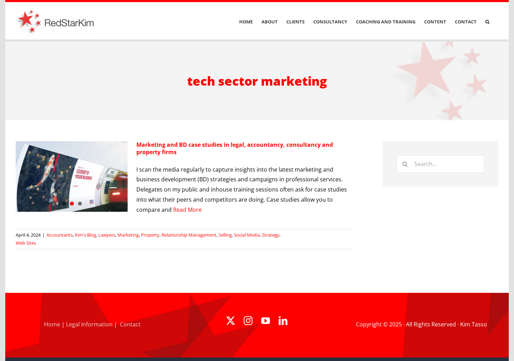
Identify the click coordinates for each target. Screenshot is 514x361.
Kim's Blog (85, 235)
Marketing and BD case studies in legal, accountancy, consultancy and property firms (234, 148)
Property (150, 235)
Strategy (270, 235)
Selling (225, 235)
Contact (130, 324)
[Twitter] (230, 320)
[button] (487, 22)
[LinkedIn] (283, 320)
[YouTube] (265, 320)
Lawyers (106, 235)
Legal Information (89, 324)
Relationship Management (189, 235)
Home (52, 324)
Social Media (247, 235)
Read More (187, 210)
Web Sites (26, 243)
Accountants (60, 235)
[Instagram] (248, 320)
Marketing (128, 235)
